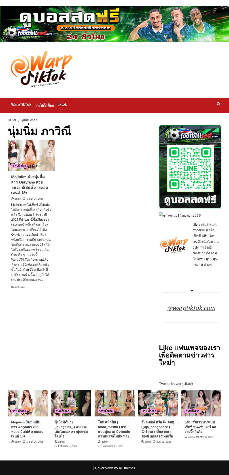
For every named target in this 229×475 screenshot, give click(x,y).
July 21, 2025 (164, 441)
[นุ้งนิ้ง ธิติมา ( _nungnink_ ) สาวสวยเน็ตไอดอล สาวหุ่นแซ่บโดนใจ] (71, 403)
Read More (18, 287)
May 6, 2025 (206, 437)
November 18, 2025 (112, 446)
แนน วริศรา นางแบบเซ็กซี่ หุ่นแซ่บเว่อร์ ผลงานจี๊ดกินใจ (200, 426)
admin (18, 198)
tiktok (62, 104)
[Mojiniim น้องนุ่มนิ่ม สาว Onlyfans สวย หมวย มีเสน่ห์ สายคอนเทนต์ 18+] (31, 155)
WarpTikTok (21, 104)
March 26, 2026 (34, 198)
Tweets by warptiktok (176, 383)
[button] (218, 104)
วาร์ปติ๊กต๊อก (44, 105)
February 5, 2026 (67, 446)
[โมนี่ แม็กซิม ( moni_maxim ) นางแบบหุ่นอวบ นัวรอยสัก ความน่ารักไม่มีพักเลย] (115, 403)
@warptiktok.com (191, 307)
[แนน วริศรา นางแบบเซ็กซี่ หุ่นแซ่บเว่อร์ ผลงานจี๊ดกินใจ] (201, 403)
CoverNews (104, 468)
